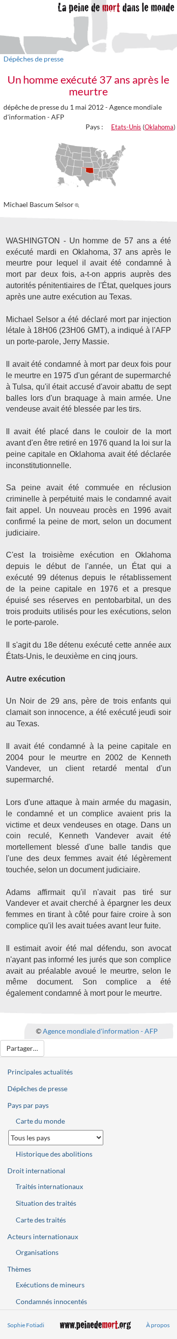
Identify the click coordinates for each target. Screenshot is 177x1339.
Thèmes (19, 1269)
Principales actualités (40, 1072)
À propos (158, 1325)
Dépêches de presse (33, 59)
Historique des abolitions (54, 1154)
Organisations (37, 1252)
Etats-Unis (126, 127)
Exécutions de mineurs (50, 1284)
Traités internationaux (49, 1186)
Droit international (36, 1170)
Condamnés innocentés (51, 1301)
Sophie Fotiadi (25, 1325)
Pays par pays (28, 1105)
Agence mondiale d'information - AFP (100, 1031)
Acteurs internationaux (42, 1236)
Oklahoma (159, 127)
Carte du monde (40, 1121)
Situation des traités (46, 1203)
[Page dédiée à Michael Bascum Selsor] (78, 204)
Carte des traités (41, 1220)
